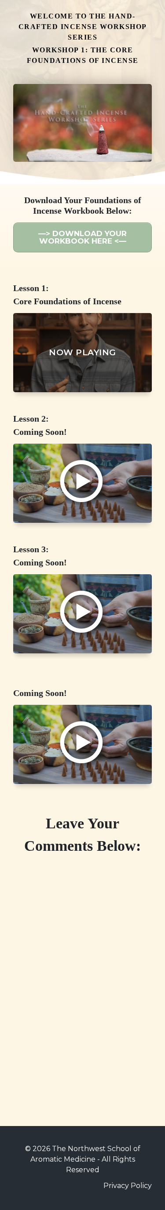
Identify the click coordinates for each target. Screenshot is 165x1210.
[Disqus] (82, 972)
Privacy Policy (127, 1185)
